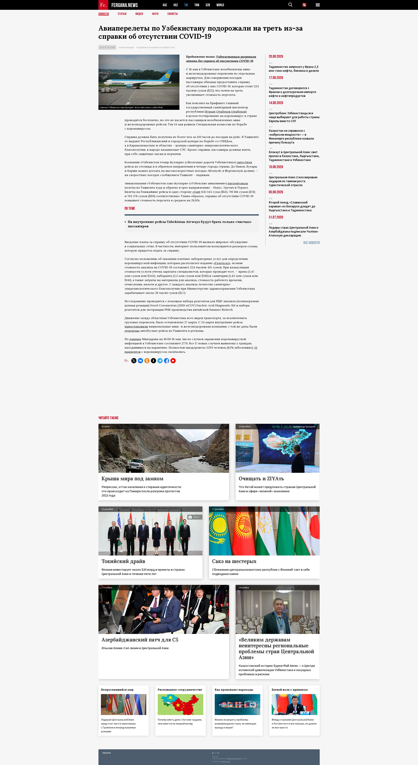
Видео (139, 14)
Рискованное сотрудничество (180, 689)
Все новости (311, 242)
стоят (197, 192)
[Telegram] (160, 360)
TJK (186, 5)
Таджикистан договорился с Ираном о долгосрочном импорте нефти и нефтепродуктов (292, 92)
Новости (103, 14)
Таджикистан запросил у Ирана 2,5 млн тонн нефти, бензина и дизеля (294, 69)
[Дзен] (153, 360)
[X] (134, 360)
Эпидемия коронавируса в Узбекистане (155, 47)
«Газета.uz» (222, 263)
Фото (155, 14)
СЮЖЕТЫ (173, 14)
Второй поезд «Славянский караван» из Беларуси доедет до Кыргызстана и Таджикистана (292, 206)
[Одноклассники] (147, 360)
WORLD (220, 5)
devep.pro (226, 761)
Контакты (107, 752)
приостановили (136, 326)
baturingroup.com (234, 758)
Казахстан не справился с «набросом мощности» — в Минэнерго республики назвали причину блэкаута (291, 136)
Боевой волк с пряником (290, 689)
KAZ (165, 5)
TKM (196, 5)
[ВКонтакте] (140, 360)
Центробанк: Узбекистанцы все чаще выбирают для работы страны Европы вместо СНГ (294, 117)
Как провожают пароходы (234, 689)
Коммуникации (126, 47)
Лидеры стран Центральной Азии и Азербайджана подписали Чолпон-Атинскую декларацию (294, 231)
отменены (132, 331)
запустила (244, 162)
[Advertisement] (209, 391)
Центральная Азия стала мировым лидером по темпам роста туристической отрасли (293, 181)
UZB (208, 5)
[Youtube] (173, 360)
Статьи (122, 14)
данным (135, 339)
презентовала (238, 183)
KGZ (176, 5)
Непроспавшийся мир (117, 689)
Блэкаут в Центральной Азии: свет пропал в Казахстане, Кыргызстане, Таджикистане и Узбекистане (294, 156)
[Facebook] (166, 360)
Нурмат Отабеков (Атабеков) (225, 111)
